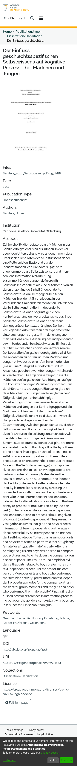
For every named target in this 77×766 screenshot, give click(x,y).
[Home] (16, 7)
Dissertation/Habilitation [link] (24, 36)
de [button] (5, 18)
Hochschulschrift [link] (15, 200)
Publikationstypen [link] (28, 31)
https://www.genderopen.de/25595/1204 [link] (32, 663)
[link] (32, 173)
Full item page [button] (18, 702)
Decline (53, 760)
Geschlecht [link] (38, 623)
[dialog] (38, 751)
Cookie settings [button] (14, 729)
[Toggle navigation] (41, 18)
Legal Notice (45, 734)
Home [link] (7, 31)
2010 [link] (6, 186)
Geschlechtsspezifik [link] (16, 618)
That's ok (66, 760)
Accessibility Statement (19, 734)
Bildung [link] (37, 618)
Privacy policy (35, 729)
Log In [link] (22, 18)
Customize (9, 760)
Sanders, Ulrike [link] (13, 213)
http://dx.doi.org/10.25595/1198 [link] (25, 649)
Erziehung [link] (51, 618)
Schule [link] (64, 618)
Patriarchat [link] (21, 623)
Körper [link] (7, 623)
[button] (32, 18)
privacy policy (49, 752)
